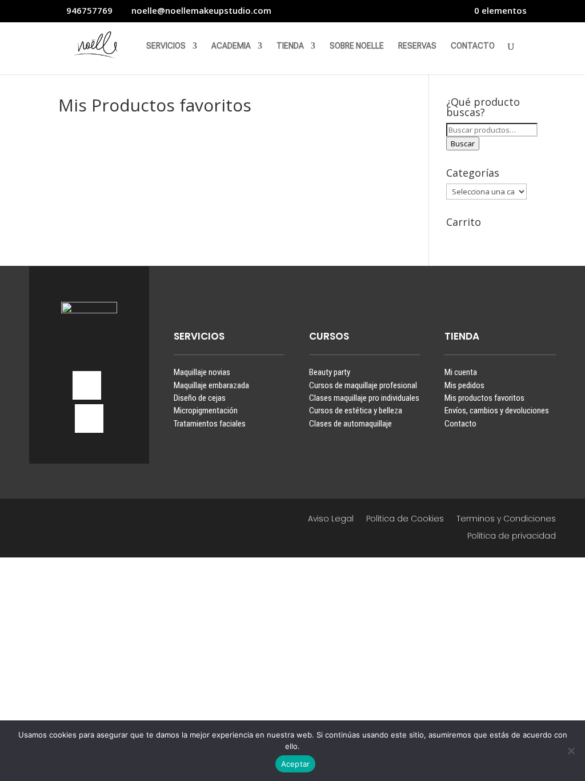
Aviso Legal (331, 519)
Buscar (463, 143)
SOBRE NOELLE (357, 46)
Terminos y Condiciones (506, 519)
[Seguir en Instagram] (87, 385)
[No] (570, 750)
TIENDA (290, 46)
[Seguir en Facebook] (89, 418)
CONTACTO (473, 46)
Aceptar (295, 763)
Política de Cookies (405, 519)
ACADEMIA (231, 46)
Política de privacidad (511, 536)
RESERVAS (417, 46)
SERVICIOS (166, 46)
